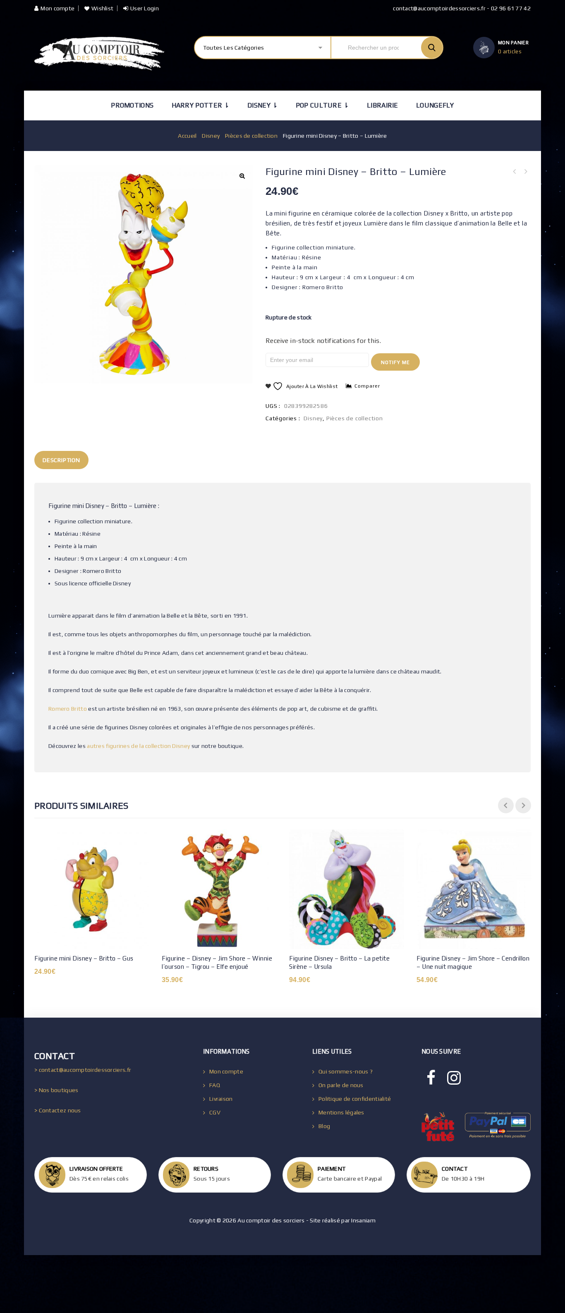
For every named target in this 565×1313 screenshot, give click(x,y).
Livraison (221, 1098)
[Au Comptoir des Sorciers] (99, 53)
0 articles (510, 51)
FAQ (214, 1085)
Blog (324, 1126)
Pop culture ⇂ (322, 105)
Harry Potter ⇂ (201, 105)
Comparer (367, 386)
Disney (211, 135)
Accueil (187, 135)
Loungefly (435, 105)
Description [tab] (61, 460)
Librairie (382, 105)
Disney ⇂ (262, 105)
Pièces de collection (251, 135)
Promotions (132, 105)
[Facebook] (431, 1078)
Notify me (395, 362)
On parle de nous (341, 1085)
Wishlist (102, 8)
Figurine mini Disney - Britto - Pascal (525, 171)
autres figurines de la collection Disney (138, 746)
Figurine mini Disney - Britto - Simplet (514, 171)
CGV (214, 1112)
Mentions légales (341, 1112)
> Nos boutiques (56, 1090)
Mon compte (57, 8)
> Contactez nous (57, 1110)
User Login (144, 8)
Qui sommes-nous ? (345, 1071)
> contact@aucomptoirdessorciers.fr (82, 1069)
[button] (242, 176)
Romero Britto (67, 708)
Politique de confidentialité (354, 1098)
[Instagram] (454, 1078)
